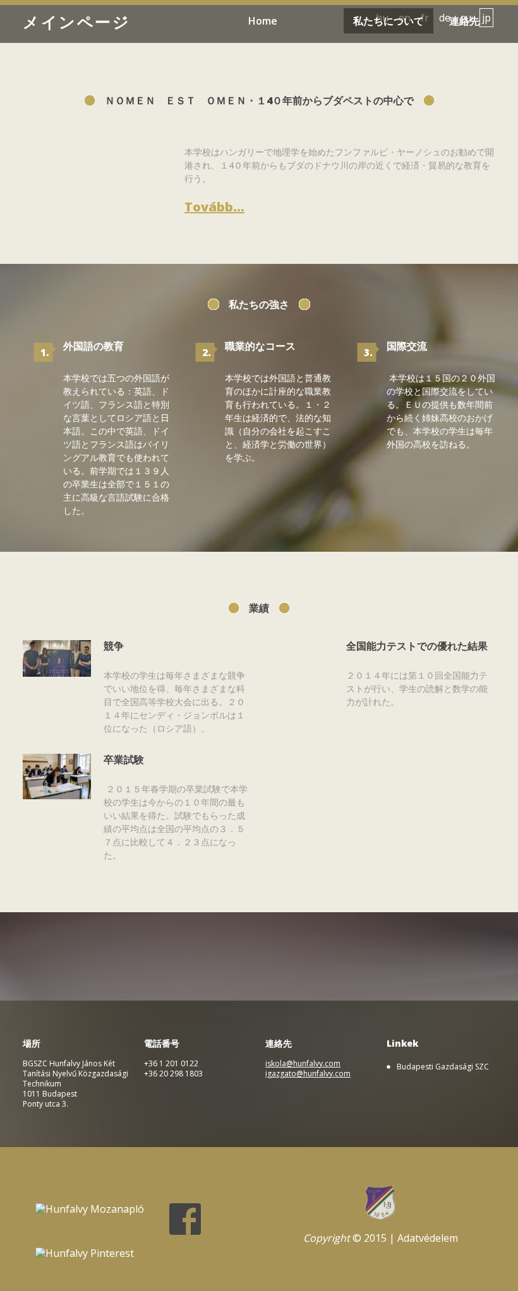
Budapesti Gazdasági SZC (443, 1067)
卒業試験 (124, 760)
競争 (114, 646)
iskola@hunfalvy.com (302, 1063)
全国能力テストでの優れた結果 (417, 646)
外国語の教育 (93, 346)
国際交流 (407, 346)
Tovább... (214, 207)
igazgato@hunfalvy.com (308, 1073)
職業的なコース (260, 346)
